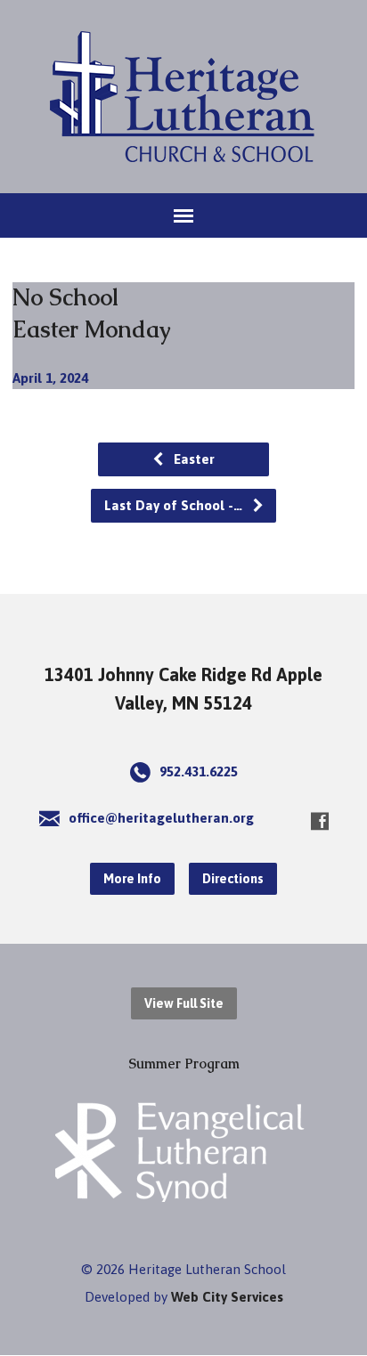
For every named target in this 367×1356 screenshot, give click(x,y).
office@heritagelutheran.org (161, 817)
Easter (192, 459)
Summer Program (184, 1063)
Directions (233, 879)
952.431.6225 (198, 771)
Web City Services (227, 1296)
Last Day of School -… (175, 505)
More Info (132, 879)
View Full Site (184, 1003)
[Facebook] (320, 821)
